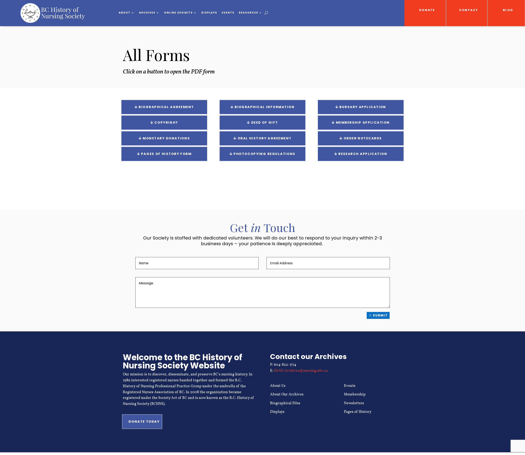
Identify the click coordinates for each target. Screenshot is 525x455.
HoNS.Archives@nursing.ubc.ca (301, 370)
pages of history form (166, 154)
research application (362, 154)
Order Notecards (363, 138)
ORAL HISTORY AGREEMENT (265, 138)
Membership (355, 394)
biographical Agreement (166, 107)
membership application (363, 122)
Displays (209, 12)
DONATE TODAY (144, 421)
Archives (147, 12)
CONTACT (468, 10)
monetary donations (166, 138)
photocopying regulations (265, 154)
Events (228, 12)
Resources (248, 12)
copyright (166, 122)
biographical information (264, 107)
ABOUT (124, 12)
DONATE (427, 10)
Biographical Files (285, 403)
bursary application (362, 107)
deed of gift (264, 122)
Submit (380, 315)
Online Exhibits (178, 12)
